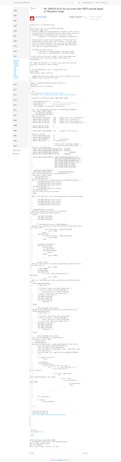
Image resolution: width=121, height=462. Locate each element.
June (15, 70)
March (15, 75)
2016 (15, 84)
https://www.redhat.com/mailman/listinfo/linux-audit (49, 414)
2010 (15, 115)
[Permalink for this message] (86, 18)
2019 (15, 46)
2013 (15, 100)
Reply (32, 453)
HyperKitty (60, 460)
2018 (15, 51)
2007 (15, 131)
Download (16, 153)
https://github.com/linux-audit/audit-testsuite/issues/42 (58, 94)
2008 (15, 125)
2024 (15, 21)
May (15, 71)
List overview (17, 150)
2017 (15, 56)
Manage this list (89, 2)
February (16, 76)
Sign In (98, 2)
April (15, 73)
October (16, 63)
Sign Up (105, 2)
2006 (15, 136)
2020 (15, 41)
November (16, 62)
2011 (15, 110)
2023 (15, 26)
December (16, 60)
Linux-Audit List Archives (22, 2)
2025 (15, 15)
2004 (15, 146)
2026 (15, 10)
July (15, 68)
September (16, 65)
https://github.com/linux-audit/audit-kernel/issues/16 (47, 93)
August (15, 66)
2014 (15, 95)
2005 (15, 141)
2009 (15, 120)
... (31, 26)
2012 (15, 105)
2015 (15, 90)
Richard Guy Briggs (41, 17)
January (16, 78)
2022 (15, 31)
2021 (15, 36)
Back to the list (95, 19)
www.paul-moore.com (37, 432)
